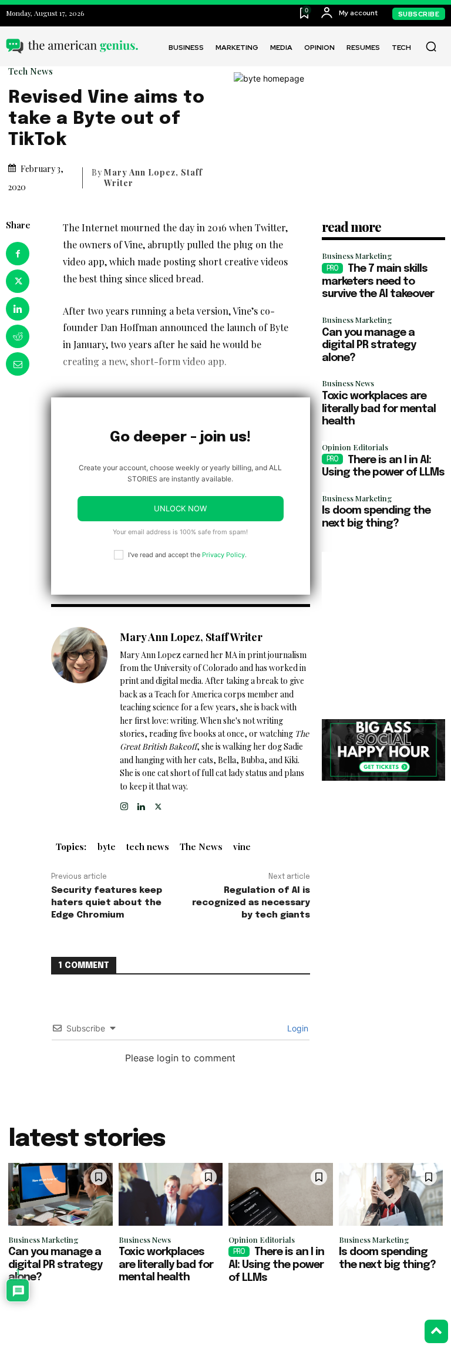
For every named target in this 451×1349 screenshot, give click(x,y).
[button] (431, 46)
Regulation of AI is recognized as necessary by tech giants (251, 903)
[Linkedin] (17, 309)
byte (106, 846)
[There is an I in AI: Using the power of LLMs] (280, 1194)
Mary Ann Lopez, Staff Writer (153, 177)
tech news (147, 846)
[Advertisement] (383, 625)
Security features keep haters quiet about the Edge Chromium (106, 903)
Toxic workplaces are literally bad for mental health (379, 409)
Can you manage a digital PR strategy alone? (369, 345)
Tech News (30, 71)
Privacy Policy (223, 555)
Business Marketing (357, 256)
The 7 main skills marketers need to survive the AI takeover (378, 281)
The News (201, 846)
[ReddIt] (17, 336)
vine (242, 846)
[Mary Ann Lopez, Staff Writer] (79, 719)
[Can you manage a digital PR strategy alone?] (60, 1194)
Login (296, 1028)
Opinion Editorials (355, 447)
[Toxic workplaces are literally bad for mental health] (171, 1194)
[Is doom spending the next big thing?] (391, 1194)
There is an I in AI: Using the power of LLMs (276, 1265)
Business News (348, 383)
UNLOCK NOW (180, 508)
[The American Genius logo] (72, 45)
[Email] (17, 364)
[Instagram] (124, 804)
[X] (17, 281)
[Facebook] (17, 253)
